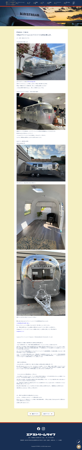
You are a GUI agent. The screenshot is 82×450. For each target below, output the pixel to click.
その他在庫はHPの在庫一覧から (23, 323)
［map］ (43, 437)
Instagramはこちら (20, 331)
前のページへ (35, 413)
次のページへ (46, 413)
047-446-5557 (51, 437)
